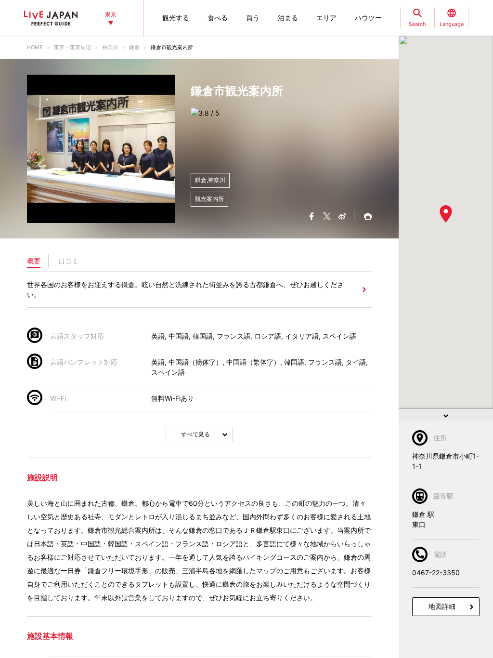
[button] (445, 213)
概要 (33, 261)
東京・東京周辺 (72, 47)
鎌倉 (134, 47)
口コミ (68, 261)
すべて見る (195, 434)
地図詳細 (441, 606)
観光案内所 (209, 198)
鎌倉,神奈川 (210, 180)
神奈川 (110, 47)
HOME (35, 47)
